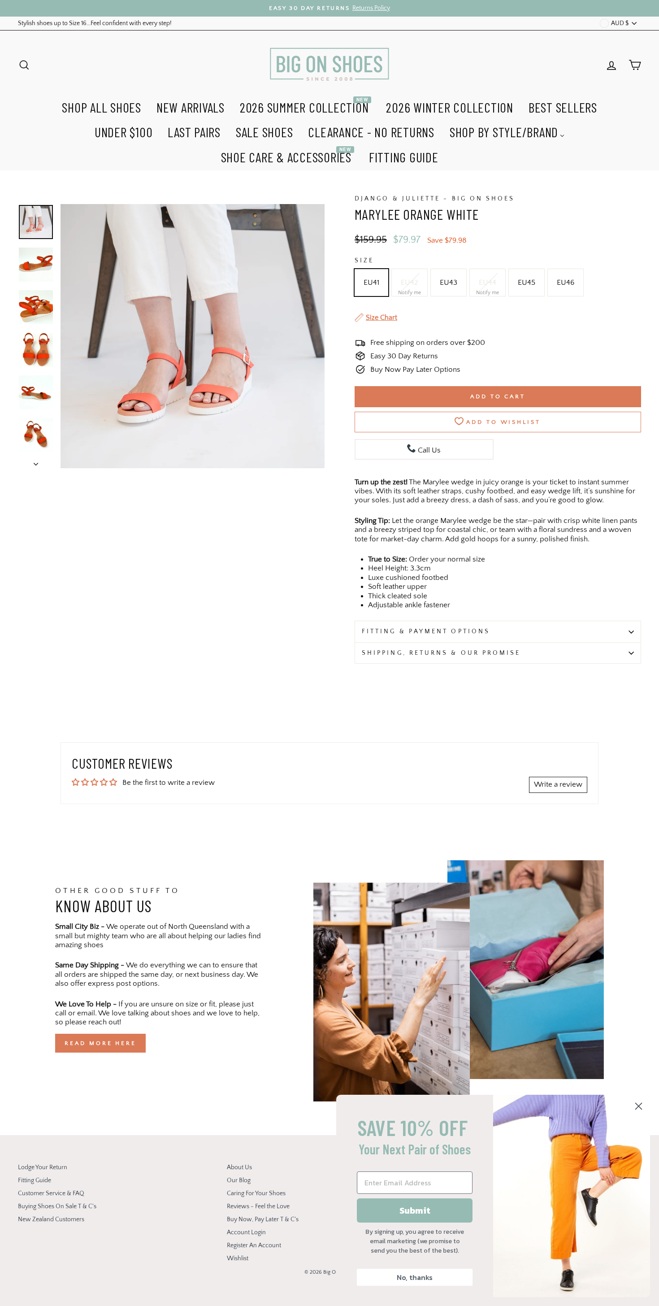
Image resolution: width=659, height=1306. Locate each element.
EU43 (448, 283)
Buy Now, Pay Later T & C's (263, 1219)
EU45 (526, 283)
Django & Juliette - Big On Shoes (435, 198)
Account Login (246, 1232)
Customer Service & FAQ (51, 1193)
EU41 (371, 283)
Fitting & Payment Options (426, 631)
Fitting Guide (34, 1180)
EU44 (487, 283)
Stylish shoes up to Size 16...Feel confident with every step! (95, 23)
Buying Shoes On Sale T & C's (57, 1206)
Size (364, 260)
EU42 (409, 283)
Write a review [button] (558, 784)
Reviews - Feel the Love (258, 1206)
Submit (414, 1210)
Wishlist (237, 1258)
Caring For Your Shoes (256, 1193)
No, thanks (415, 1277)
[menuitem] (101, 106)
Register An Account (254, 1245)
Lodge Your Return (42, 1167)
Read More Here (100, 1043)
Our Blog (239, 1180)
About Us (239, 1167)
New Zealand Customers (51, 1219)
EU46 (565, 283)
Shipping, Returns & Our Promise (441, 653)
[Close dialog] (638, 1106)
